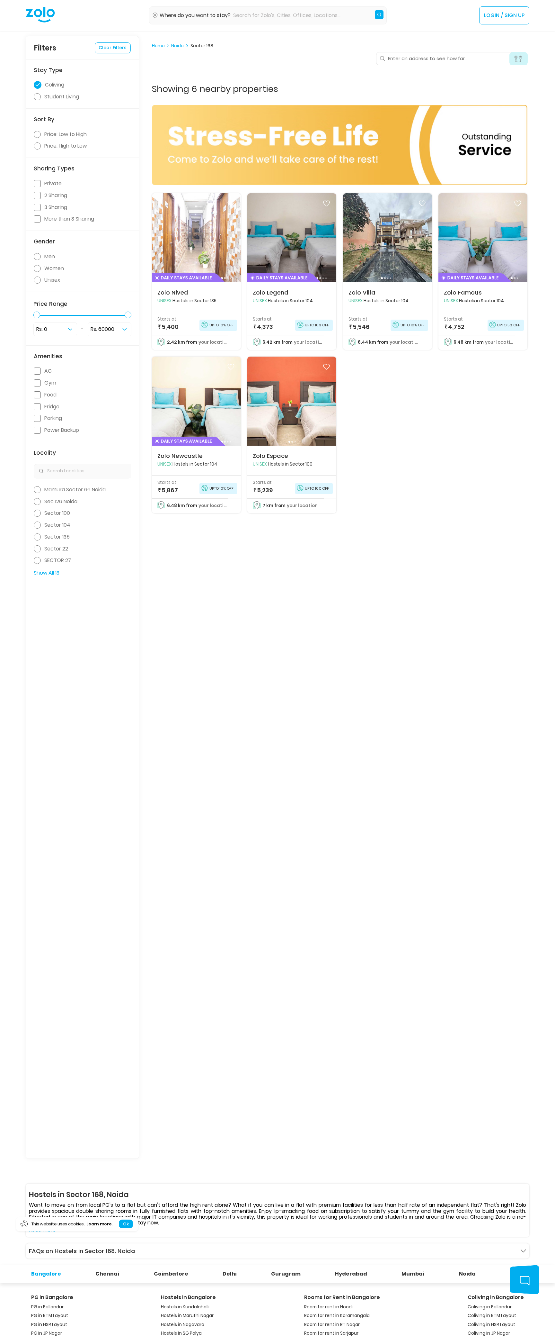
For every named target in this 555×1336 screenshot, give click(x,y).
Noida (177, 46)
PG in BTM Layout (49, 1316)
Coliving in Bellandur (490, 1307)
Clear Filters (113, 47)
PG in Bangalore (52, 1297)
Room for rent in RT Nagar (332, 1325)
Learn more (98, 1224)
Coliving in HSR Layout (491, 1325)
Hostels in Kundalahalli (185, 1307)
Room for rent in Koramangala (337, 1316)
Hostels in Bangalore (188, 1297)
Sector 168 (201, 46)
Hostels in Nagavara (182, 1325)
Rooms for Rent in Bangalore (342, 1297)
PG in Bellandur (47, 1307)
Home (158, 46)
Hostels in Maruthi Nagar (187, 1316)
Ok (125, 1224)
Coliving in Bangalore (496, 1297)
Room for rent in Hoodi (328, 1307)
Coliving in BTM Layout (492, 1316)
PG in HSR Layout (49, 1325)
